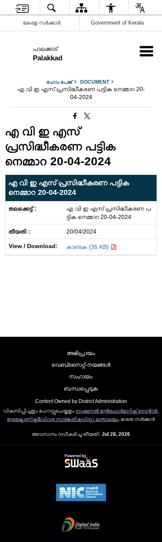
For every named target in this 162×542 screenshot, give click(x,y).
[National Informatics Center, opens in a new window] (81, 493)
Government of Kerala (117, 23)
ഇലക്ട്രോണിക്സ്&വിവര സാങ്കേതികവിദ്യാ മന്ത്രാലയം (62, 419)
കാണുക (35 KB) (88, 247)
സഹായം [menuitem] (81, 376)
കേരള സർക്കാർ (42, 23)
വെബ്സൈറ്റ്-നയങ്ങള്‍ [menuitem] (81, 364)
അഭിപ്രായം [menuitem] (81, 353)
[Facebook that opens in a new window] (75, 116)
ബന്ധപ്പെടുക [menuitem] (81, 388)
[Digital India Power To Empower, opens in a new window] (81, 525)
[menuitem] (22, 7)
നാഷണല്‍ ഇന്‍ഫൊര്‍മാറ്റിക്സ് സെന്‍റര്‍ (116, 411)
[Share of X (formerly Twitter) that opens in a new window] (87, 116)
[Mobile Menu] (146, 51)
